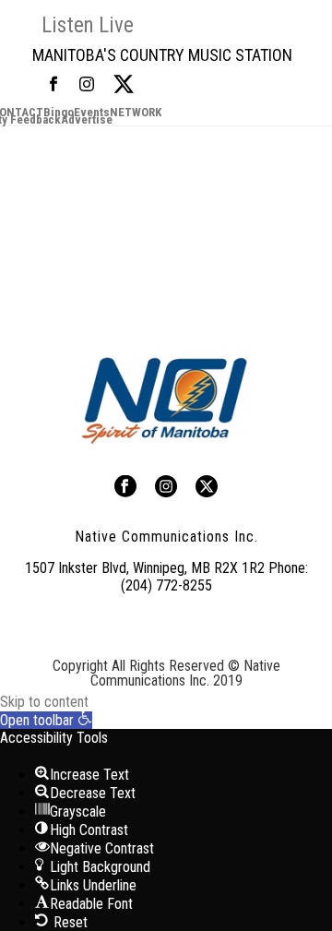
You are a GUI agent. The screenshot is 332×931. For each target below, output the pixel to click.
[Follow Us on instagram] (166, 487)
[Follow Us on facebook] (125, 487)
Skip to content (44, 701)
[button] (46, 720)
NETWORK (135, 112)
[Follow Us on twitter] (207, 487)
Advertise (87, 120)
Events (92, 112)
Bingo (58, 112)
